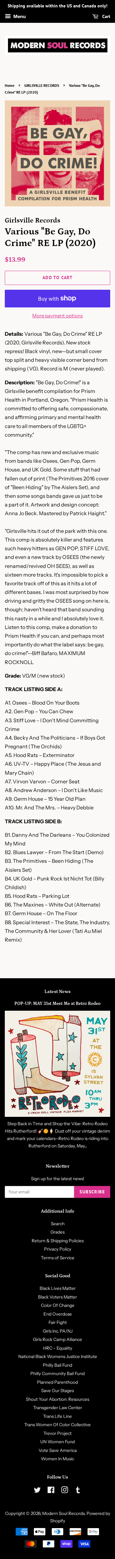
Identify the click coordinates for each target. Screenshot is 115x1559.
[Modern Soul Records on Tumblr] (77, 1491)
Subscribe (92, 1192)
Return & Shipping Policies (58, 1240)
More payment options (57, 316)
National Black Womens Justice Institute (57, 1356)
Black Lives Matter (58, 1288)
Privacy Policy (57, 1249)
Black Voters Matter (57, 1296)
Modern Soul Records (63, 1513)
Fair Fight (58, 1322)
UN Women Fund (57, 1441)
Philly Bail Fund (57, 1365)
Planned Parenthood (57, 1382)
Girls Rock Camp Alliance (57, 1339)
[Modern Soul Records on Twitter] (37, 1491)
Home (9, 85)
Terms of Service (57, 1257)
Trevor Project (57, 1433)
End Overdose (57, 1314)
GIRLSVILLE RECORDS (41, 85)
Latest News (57, 991)
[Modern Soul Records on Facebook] (51, 1491)
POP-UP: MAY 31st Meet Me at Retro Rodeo (57, 1003)
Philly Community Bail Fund (57, 1373)
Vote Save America (58, 1450)
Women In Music (57, 1458)
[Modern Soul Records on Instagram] (64, 1491)
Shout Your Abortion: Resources (57, 1399)
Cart (105, 16)
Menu (19, 16)
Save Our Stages (57, 1390)
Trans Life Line (57, 1416)
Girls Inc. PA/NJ (58, 1331)
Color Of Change (57, 1305)
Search (58, 1223)
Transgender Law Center (57, 1407)
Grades (57, 1232)
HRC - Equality (57, 1348)
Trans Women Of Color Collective (57, 1424)
